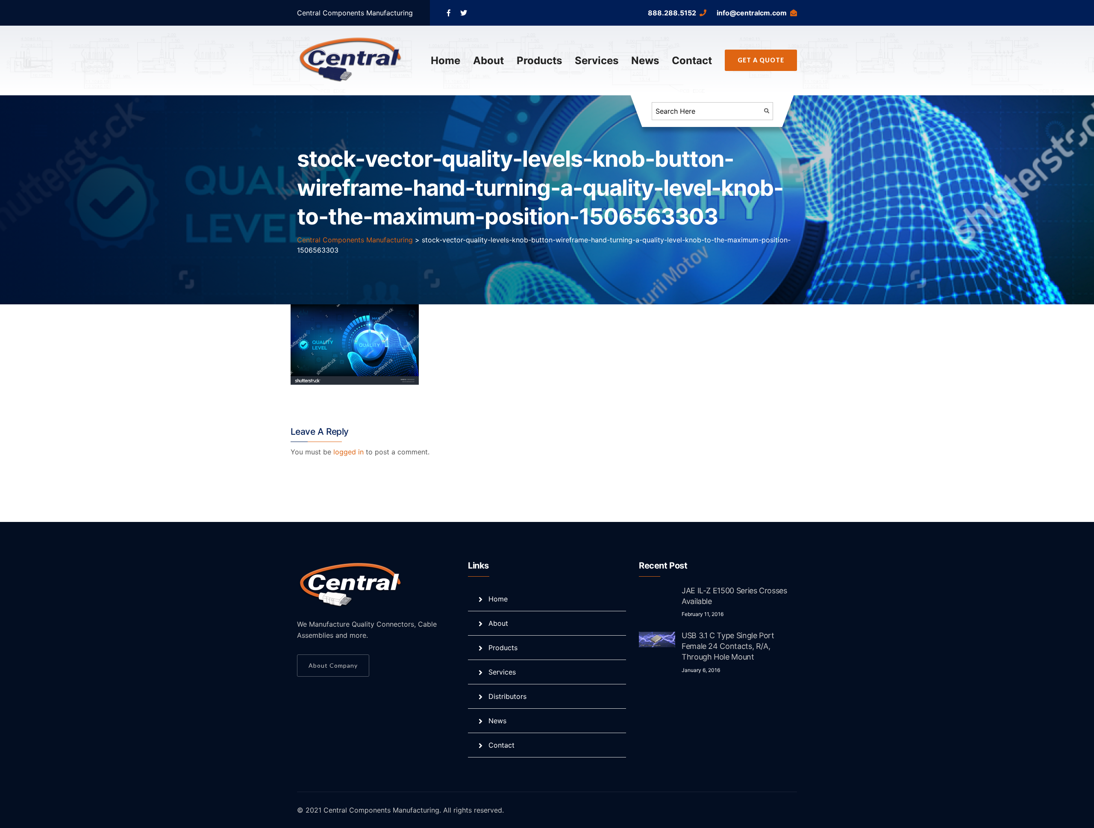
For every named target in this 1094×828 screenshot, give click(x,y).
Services (596, 60)
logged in (348, 452)
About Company (333, 665)
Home (445, 60)
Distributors (507, 696)
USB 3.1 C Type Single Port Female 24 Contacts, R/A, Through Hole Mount (728, 646)
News (645, 60)
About (488, 60)
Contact (692, 60)
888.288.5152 (672, 13)
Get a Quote (761, 60)
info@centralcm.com (752, 13)
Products (539, 60)
